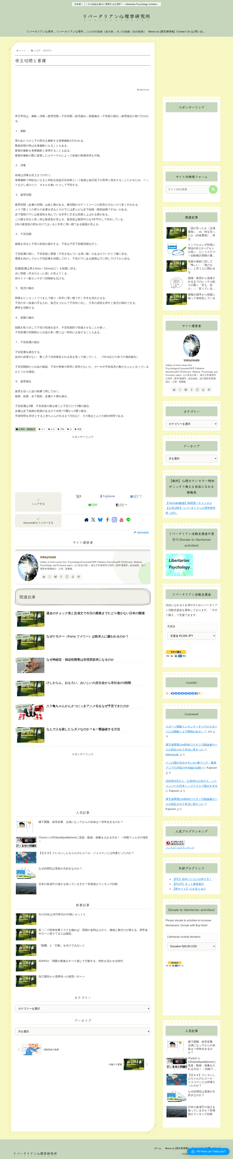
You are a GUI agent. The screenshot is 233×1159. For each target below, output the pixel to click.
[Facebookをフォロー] (107, 519)
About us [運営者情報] (176, 1148)
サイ (43, 429)
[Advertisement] (82, 76)
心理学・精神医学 (27, 429)
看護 (79, 429)
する (53, 429)
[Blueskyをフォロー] (100, 519)
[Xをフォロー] (93, 519)
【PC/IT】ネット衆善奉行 (188, 884)
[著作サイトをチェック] (86, 519)
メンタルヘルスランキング (180, 847)
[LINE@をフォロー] (128, 519)
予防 (62, 429)
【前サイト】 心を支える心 (189, 888)
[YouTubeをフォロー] (121, 519)
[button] (122, 505)
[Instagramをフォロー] (114, 519)
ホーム (157, 1148)
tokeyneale (48, 557)
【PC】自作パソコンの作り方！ (192, 879)
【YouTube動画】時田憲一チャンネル (189, 503)
